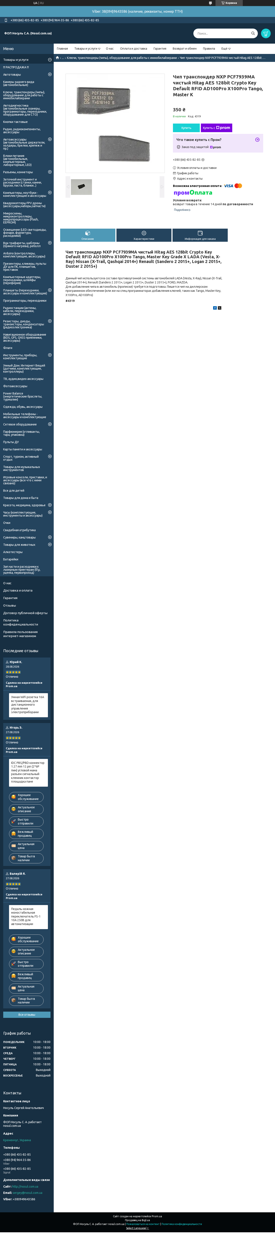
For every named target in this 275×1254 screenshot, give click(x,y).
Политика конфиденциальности (20, 622)
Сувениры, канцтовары (19, 537)
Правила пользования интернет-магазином (20, 634)
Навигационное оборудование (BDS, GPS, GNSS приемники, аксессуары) (24, 337)
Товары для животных (19, 544)
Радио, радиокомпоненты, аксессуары (22, 130)
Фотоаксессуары (15, 386)
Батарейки (10, 559)
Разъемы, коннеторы (18, 172)
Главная (62, 48)
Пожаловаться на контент (143, 1224)
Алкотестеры (13, 552)
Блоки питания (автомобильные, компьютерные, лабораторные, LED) (17, 160)
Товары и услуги (85, 48)
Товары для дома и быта (20, 498)
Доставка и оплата (17, 590)
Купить (186, 128)
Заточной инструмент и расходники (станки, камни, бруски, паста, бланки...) (22, 182)
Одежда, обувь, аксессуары (23, 406)
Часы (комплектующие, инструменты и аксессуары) (23, 514)
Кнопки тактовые (15, 122)
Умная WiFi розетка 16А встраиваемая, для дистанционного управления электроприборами (27, 704)
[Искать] (253, 33)
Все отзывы (26, 1014)
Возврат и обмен (185, 48)
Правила (209, 48)
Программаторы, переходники (24, 300)
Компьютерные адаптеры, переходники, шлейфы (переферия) (22, 280)
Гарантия (160, 48)
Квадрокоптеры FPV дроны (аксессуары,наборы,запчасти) (24, 204)
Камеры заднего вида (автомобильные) (18, 83)
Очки (6, 523)
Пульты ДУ (11, 442)
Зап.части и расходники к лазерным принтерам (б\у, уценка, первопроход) (21, 569)
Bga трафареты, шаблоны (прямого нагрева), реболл (22, 244)
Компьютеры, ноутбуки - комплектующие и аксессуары (24, 194)
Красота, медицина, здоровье (24, 505)
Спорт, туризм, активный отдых (21, 458)
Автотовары (12, 74)
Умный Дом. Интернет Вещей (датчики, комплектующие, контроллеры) (24, 368)
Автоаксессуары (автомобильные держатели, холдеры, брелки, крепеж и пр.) (24, 144)
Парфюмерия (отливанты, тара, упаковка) (21, 433)
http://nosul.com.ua (25, 1186)
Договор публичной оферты (25, 613)
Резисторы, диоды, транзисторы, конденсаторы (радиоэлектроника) (23, 324)
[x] (219, 308)
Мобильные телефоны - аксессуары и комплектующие (24, 415)
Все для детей (13, 490)
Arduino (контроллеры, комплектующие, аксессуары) (24, 255)
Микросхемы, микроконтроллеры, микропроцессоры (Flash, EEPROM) (20, 218)
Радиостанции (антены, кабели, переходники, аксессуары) (19, 311)
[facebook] (215, 308)
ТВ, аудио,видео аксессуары (23, 379)
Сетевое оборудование (20, 424)
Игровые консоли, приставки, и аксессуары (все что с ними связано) (25, 480)
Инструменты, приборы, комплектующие (20, 356)
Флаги (7, 348)
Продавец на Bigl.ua (137, 1220)
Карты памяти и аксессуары (22, 449)
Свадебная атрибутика (19, 530)
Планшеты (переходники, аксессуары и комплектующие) (25, 292)
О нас (110, 48)
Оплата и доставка (133, 48)
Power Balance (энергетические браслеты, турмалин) (22, 396)
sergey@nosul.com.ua (27, 1192)
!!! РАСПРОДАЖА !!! (16, 67)
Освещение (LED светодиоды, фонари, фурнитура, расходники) (24, 232)
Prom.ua (157, 1216)
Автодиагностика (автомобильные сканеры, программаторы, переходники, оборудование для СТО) (25, 110)
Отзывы (9, 605)
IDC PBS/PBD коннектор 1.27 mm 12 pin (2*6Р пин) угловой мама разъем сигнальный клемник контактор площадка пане (27, 772)
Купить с (209, 128)
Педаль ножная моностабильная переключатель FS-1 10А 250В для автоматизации (26, 916)
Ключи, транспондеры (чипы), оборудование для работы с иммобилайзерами (122, 58)
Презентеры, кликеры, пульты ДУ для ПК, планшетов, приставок (24, 266)
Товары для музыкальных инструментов (21, 468)
